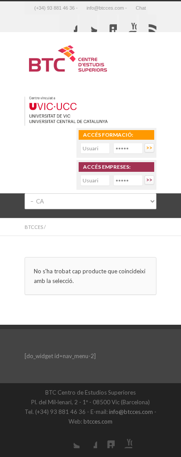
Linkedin (108, 23)
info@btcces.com (131, 411)
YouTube (123, 439)
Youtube (128, 23)
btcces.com (97, 421)
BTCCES (34, 227)
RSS (147, 23)
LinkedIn (106, 439)
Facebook (68, 23)
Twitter (88, 23)
